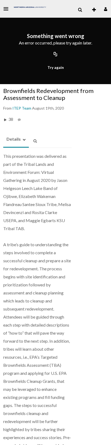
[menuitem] (80, 10)
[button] (7, 9)
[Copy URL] (55, 54)
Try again (55, 67)
